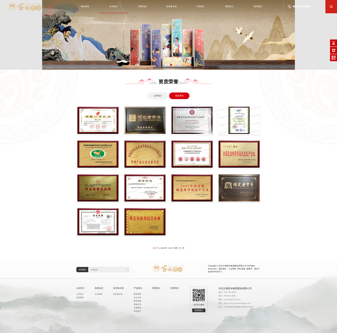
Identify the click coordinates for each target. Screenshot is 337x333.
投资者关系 (171, 6)
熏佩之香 (137, 304)
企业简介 (114, 6)
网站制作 (222, 269)
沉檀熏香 (137, 308)
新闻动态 (142, 6)
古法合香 (137, 297)
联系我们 (258, 6)
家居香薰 (137, 301)
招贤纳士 (229, 6)
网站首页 (85, 6)
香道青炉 (137, 311)
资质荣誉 (179, 96)
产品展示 (200, 6)
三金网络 (232, 269)
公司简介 (157, 96)
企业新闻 (98, 294)
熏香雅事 (137, 294)
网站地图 (241, 269)
